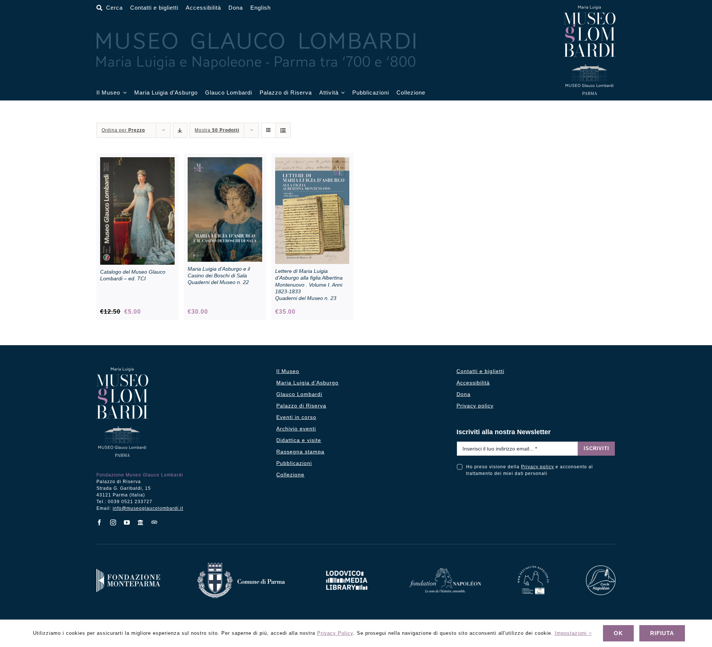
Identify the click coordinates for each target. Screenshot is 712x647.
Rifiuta (662, 633)
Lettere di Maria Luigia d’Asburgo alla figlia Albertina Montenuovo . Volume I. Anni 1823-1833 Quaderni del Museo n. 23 (309, 284)
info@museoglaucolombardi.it (148, 508)
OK (618, 633)
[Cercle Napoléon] (601, 568)
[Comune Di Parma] (241, 565)
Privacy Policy (335, 633)
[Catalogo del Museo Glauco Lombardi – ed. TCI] (137, 161)
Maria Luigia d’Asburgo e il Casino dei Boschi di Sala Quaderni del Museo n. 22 (219, 275)
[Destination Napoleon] (533, 568)
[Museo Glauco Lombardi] (590, 8)
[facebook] (99, 522)
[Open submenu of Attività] (342, 93)
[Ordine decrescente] (180, 130)
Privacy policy (537, 466)
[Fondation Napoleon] (445, 571)
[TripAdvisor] (154, 522)
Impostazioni (572, 633)
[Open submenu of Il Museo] (123, 93)
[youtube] (127, 522)
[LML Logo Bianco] (347, 568)
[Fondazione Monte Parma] (128, 571)
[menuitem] (260, 8)
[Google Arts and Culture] (141, 522)
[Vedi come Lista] (283, 130)
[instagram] (113, 522)
